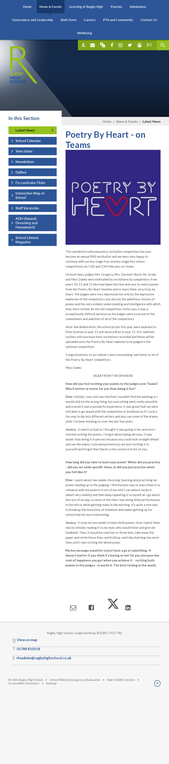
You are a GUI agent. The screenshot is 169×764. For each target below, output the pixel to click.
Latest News (152, 121)
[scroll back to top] (157, 683)
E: (42, 658)
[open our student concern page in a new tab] (139, 45)
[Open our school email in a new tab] (92, 45)
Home (107, 121)
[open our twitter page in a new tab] (130, 45)
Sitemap (51, 683)
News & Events (127, 121)
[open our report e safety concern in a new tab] (149, 45)
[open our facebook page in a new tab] (112, 45)
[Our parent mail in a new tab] (102, 45)
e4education (92, 679)
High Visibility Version (121, 679)
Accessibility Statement (23, 683)
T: (26, 649)
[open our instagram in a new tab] (120, 45)
